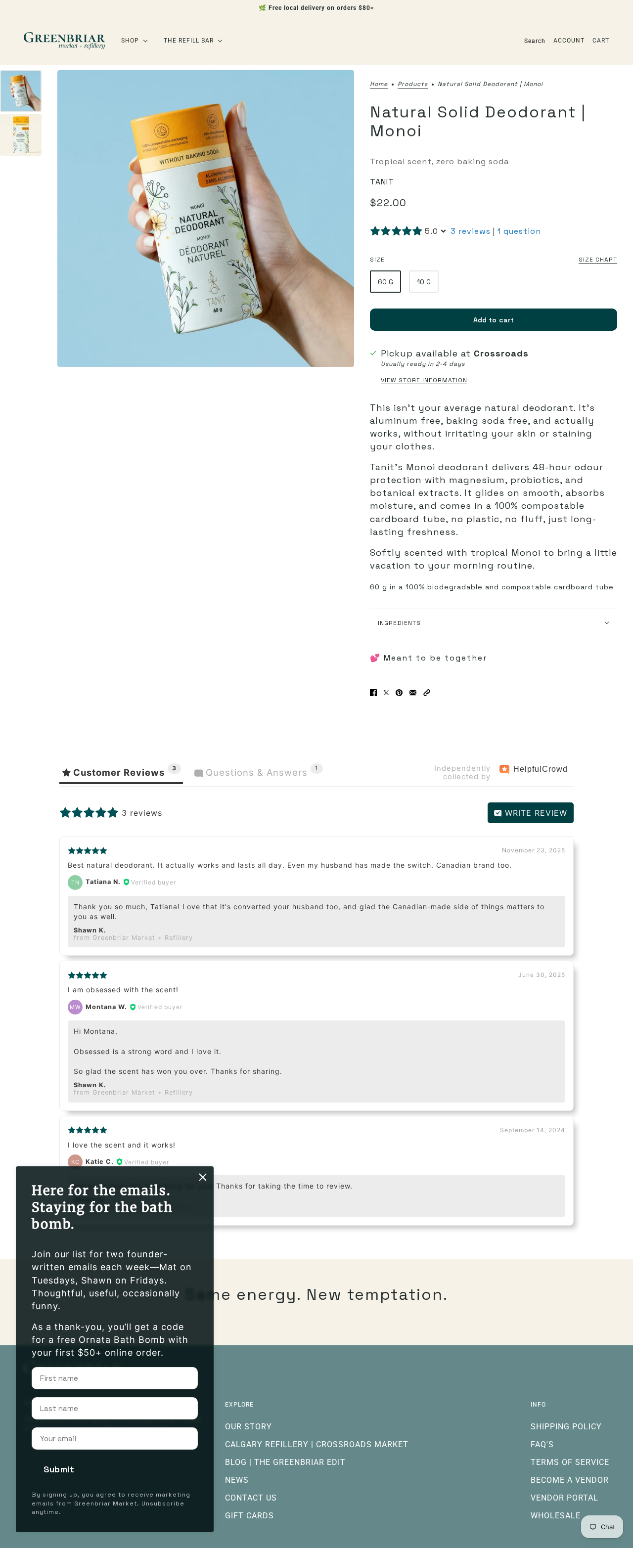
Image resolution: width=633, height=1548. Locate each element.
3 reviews (471, 231)
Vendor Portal (564, 1498)
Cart (600, 40)
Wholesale (556, 1515)
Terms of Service (570, 1462)
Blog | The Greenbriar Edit (285, 1462)
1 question (519, 231)
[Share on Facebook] (373, 692)
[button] (426, 692)
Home (379, 84)
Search (534, 41)
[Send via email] (412, 692)
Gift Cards (249, 1515)
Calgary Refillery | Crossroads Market (316, 1444)
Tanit (382, 182)
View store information (424, 380)
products (413, 84)
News (237, 1480)
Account (569, 40)
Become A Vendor (570, 1480)
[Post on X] (386, 692)
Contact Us (251, 1498)
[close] (203, 1177)
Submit (59, 1469)
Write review (534, 813)
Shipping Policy (566, 1426)
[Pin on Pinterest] (399, 692)
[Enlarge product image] (205, 218)
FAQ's (542, 1444)
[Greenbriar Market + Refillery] (64, 40)
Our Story (248, 1426)
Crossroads (501, 353)
